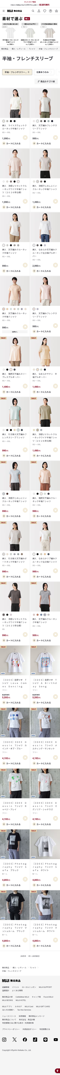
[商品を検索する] (33, 9)
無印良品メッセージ (36, 1016)
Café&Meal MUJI (22, 997)
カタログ (18, 1006)
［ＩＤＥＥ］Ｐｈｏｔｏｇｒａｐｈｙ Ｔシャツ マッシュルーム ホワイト (44, 929)
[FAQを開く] (50, 9)
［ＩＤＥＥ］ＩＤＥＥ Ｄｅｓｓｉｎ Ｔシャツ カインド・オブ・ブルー (14, 746)
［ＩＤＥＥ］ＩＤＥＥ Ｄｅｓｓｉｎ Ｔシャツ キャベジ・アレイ (14, 807)
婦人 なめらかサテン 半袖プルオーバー (44, 377)
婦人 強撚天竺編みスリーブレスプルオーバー (14, 377)
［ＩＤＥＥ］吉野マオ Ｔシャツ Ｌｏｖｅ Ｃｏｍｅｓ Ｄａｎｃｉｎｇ (14, 684)
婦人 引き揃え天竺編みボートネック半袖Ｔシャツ (14, 562)
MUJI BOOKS (7, 1000)
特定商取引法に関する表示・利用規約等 (18, 1023)
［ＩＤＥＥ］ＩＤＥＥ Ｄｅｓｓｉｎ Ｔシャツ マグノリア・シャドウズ (44, 807)
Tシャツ (32, 48)
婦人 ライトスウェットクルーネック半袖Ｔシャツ (14, 128)
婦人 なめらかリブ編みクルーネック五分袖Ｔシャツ (44, 562)
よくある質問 (17, 990)
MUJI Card (29, 1006)
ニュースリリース (9, 1016)
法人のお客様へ (8, 1009)
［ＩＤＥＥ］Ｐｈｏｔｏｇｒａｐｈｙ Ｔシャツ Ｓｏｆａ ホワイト (44, 868)
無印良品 (4, 48)
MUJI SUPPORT (45, 987)
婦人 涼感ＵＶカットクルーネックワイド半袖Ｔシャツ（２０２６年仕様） (14, 190)
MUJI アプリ (7, 1006)
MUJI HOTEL (21, 1000)
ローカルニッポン (29, 987)
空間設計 (5, 990)
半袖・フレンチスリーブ (48, 48)
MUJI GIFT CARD (43, 1006)
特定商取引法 (44, 1029)
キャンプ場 (36, 997)
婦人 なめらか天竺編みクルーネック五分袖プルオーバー (44, 254)
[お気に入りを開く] (44, 9)
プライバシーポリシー (11, 1029)
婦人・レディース (18, 48)
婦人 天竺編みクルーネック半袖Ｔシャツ (14, 253)
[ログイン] (38, 9)
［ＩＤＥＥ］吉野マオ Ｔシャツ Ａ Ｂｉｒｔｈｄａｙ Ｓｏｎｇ (44, 684)
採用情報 (22, 1016)
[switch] (25, 137)
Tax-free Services (24, 1009)
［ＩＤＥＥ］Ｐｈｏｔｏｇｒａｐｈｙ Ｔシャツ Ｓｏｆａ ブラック (14, 868)
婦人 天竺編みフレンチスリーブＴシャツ (44, 128)
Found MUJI (48, 997)
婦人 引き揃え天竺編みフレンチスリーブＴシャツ (14, 437)
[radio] (3, 121)
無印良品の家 (7, 997)
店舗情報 (5, 987)
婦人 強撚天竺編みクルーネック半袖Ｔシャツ (44, 501)
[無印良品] (11, 980)
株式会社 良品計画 (27, 1019)
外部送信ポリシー (30, 1029)
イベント (15, 987)
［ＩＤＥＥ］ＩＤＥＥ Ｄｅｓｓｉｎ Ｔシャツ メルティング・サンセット (44, 746)
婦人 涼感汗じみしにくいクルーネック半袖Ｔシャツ (44, 189)
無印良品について (9, 1019)
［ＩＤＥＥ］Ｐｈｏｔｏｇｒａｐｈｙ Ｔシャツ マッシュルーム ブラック (14, 929)
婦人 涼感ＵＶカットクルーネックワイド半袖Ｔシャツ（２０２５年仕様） (14, 623)
